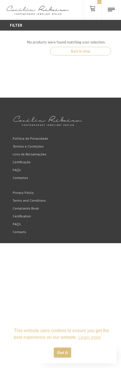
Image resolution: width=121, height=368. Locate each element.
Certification (22, 216)
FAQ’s (17, 170)
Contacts (19, 232)
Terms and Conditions (29, 200)
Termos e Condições (28, 146)
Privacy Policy (23, 192)
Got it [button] (62, 352)
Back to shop (80, 51)
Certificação (22, 162)
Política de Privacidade (30, 138)
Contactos (20, 178)
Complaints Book (26, 208)
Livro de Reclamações (29, 154)
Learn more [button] (89, 337)
